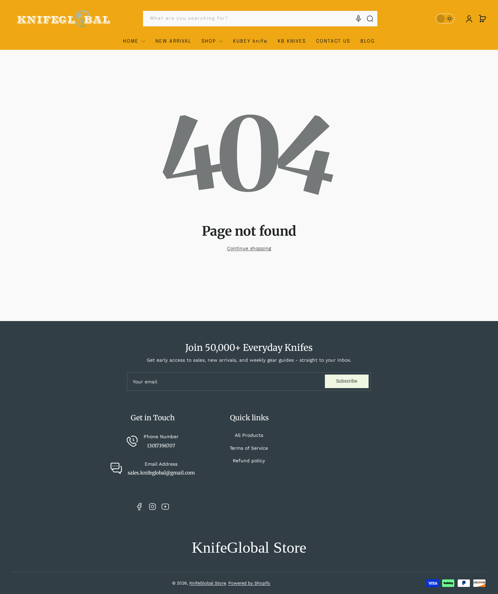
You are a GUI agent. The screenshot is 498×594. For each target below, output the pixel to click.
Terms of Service (249, 448)
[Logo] (64, 19)
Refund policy (249, 460)
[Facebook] (140, 507)
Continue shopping (249, 248)
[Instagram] (152, 507)
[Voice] (358, 18)
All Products (249, 435)
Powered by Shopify (249, 583)
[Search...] (370, 18)
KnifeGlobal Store (207, 583)
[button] (482, 18)
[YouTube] (165, 507)
